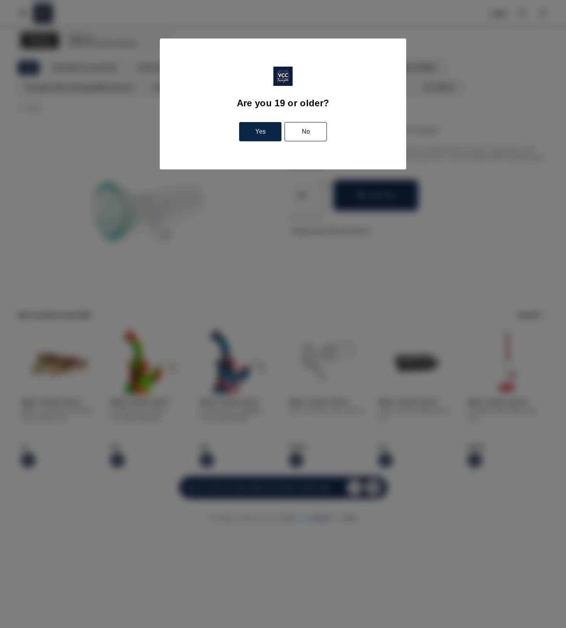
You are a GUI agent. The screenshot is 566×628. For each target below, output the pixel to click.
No (306, 131)
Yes (260, 131)
